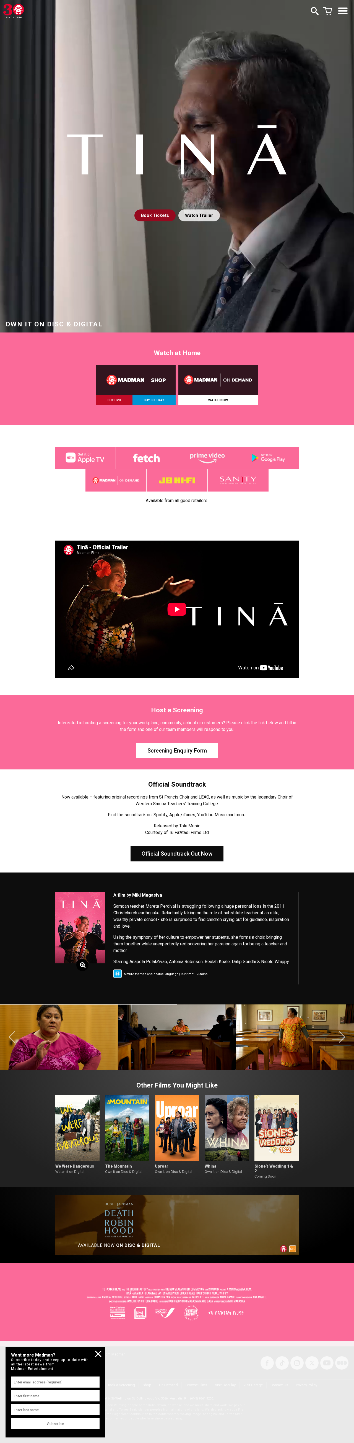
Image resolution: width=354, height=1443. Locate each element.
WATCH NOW (218, 400)
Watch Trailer (199, 215)
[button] (12, 1037)
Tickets (155, 215)
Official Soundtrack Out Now (177, 853)
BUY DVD (114, 400)
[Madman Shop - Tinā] (136, 380)
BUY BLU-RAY (154, 400)
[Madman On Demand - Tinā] (218, 380)
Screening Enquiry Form (177, 750)
